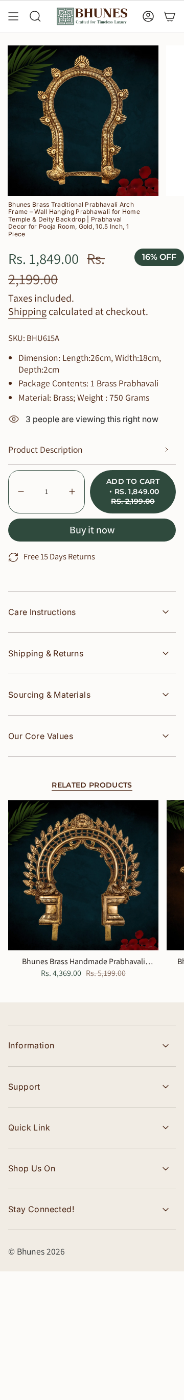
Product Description (45, 449)
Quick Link (29, 1127)
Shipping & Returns (45, 653)
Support (24, 1087)
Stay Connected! (41, 1209)
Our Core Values (40, 736)
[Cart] (169, 16)
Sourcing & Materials (49, 695)
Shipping (27, 311)
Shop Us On (31, 1168)
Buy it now (92, 529)
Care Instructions (42, 612)
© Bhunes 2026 (36, 1251)
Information (31, 1045)
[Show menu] (13, 16)
